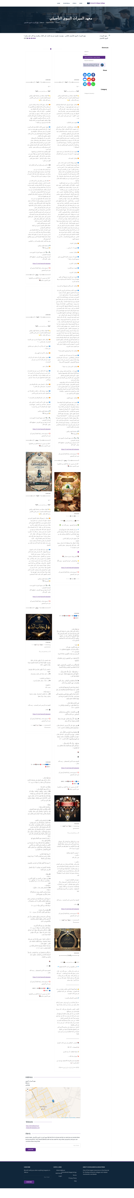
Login (58, 3)
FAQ (75, 1181)
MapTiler (66, 1117)
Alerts (85, 54)
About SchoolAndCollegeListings (69, 1171)
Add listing (59, 1173)
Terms (75, 1175)
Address (86, 51)
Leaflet (62, 1117)
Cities (74, 3)
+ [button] (27, 1089)
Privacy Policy (73, 1178)
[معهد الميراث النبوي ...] (53, 1101)
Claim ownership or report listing (92, 57)
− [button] (27, 1092)
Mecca (42, 22)
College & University (89, 93)
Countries (66, 3)
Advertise (59, 1170)
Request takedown (88, 60)
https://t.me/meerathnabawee (41, 263)
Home (80, 3)
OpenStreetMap (72, 1117)
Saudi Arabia (50, 22)
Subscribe (30, 1149)
